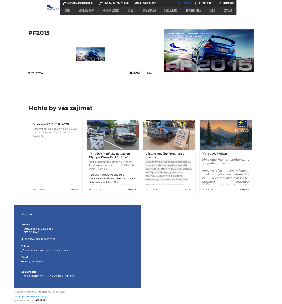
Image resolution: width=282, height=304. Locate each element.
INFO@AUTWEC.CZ (147, 3)
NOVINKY (187, 3)
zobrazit (74, 189)
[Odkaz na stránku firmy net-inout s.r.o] (40, 300)
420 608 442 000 (75, 3)
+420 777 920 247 (57, 250)
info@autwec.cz (34, 261)
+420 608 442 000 (35, 250)
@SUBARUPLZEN (34, 276)
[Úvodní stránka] (53, 7)
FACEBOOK (207, 3)
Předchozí (135, 72)
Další (149, 72)
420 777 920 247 (111, 3)
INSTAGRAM (228, 3)
